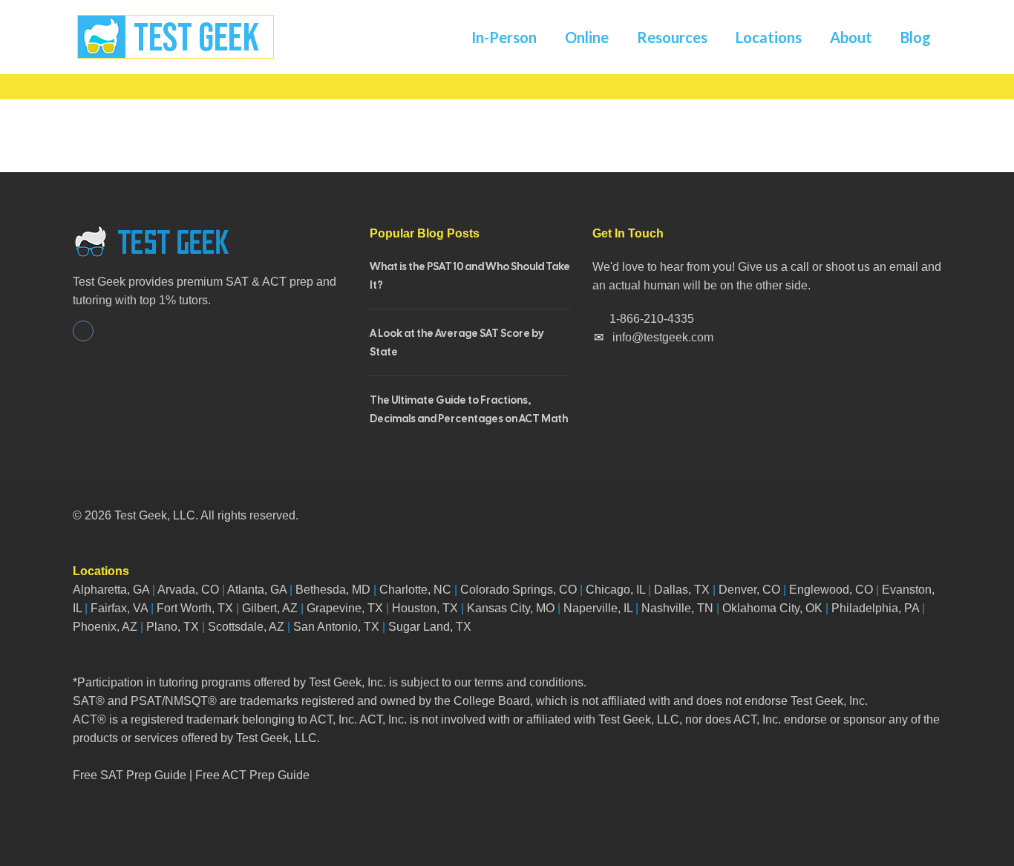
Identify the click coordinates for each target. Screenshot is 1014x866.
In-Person (504, 37)
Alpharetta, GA (111, 589)
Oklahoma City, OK (772, 608)
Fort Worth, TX (195, 608)
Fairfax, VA (119, 608)
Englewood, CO (831, 589)
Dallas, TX (682, 589)
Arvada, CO (187, 589)
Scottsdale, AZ (246, 626)
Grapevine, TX (345, 608)
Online (587, 37)
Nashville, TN (677, 608)
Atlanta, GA (257, 589)
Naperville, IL (597, 608)
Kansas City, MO (511, 608)
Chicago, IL (615, 589)
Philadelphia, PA (875, 608)
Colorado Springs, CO (518, 589)
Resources (672, 37)
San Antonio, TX (336, 626)
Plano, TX (172, 626)
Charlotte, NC (415, 589)
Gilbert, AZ (270, 608)
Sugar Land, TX (429, 626)
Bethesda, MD (332, 589)
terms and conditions (528, 682)
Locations (769, 37)
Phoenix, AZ (105, 626)
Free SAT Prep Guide (129, 775)
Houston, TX (425, 608)
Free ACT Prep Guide (252, 775)
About (851, 37)
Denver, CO (749, 589)
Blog (915, 37)
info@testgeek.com (662, 337)
